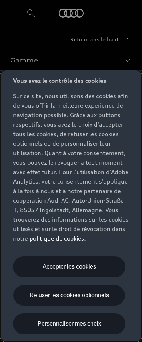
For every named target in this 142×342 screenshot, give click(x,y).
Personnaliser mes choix (69, 323)
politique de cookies (56, 238)
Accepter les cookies (69, 267)
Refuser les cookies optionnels (69, 295)
